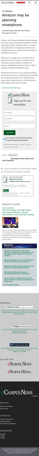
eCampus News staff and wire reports (17, 160)
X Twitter (2, 436)
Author (4, 155)
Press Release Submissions (8, 423)
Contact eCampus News (7, 419)
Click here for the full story (10, 88)
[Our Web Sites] (19, 364)
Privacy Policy (14, 147)
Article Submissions (5, 421)
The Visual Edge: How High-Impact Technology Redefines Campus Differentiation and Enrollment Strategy (18, 212)
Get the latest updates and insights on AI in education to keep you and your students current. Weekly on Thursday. (19, 349)
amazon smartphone (11, 169)
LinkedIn (2, 438)
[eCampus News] (7, 2)
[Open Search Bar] (29, 2)
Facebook (3, 434)
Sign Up (6, 190)
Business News (25, 169)
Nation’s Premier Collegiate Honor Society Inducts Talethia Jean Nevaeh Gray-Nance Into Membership (19, 279)
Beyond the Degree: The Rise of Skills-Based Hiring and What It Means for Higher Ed (18, 260)
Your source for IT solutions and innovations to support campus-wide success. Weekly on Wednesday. (20, 331)
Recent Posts (13, 155)
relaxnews (26, 172)
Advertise (35, 396)
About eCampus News (6, 406)
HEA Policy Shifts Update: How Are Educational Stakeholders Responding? (17, 273)
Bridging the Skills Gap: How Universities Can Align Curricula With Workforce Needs (19, 267)
